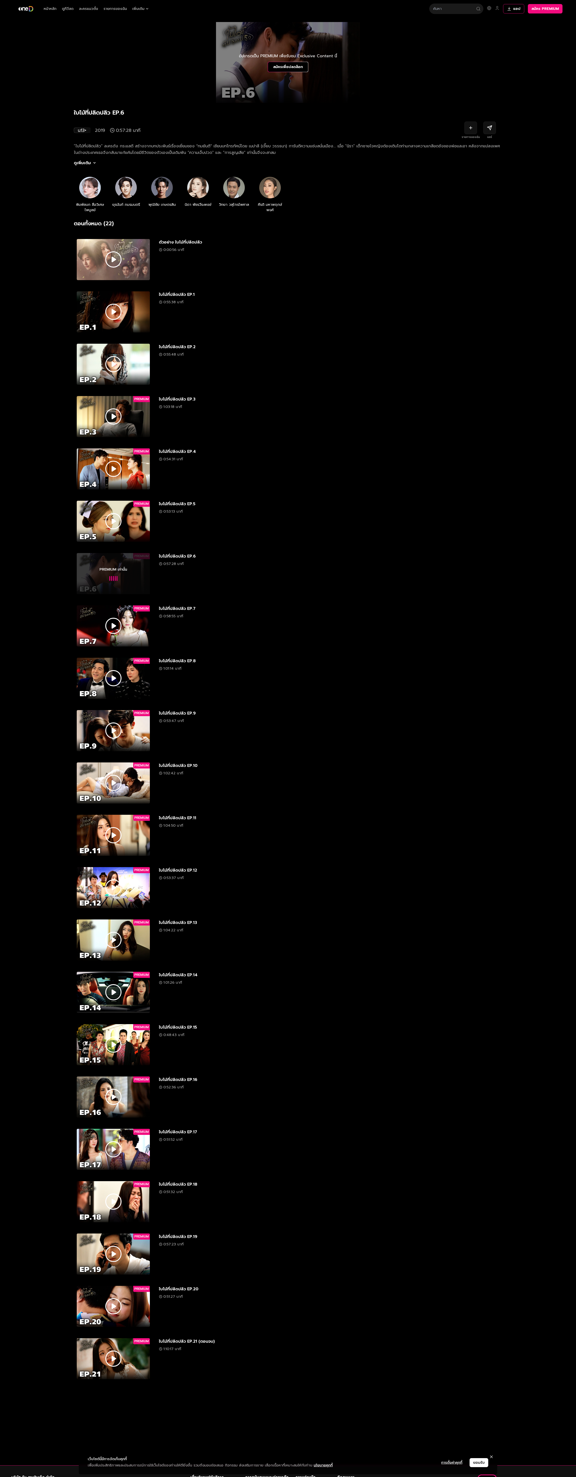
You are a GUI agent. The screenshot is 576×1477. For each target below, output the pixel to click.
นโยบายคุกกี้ (323, 1465)
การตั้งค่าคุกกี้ (451, 1462)
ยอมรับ (479, 1462)
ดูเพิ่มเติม (82, 163)
